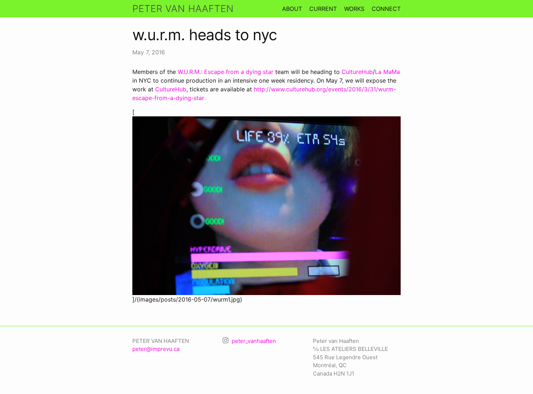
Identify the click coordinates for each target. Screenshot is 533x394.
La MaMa (387, 71)
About (292, 8)
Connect (386, 8)
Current (323, 8)
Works (354, 8)
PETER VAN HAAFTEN (183, 8)
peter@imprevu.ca (155, 348)
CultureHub (357, 71)
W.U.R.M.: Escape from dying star (225, 71)
